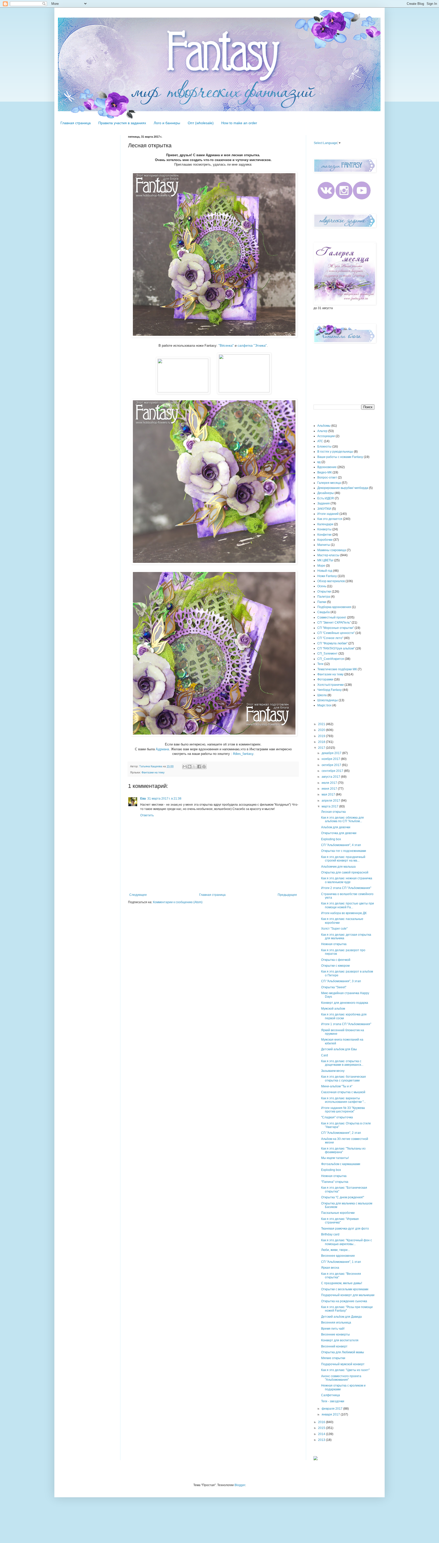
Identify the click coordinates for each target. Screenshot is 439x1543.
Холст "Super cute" (334, 928)
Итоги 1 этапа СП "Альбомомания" (346, 1024)
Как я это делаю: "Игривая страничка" (340, 1220)
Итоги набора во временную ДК (344, 913)
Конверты (324, 529)
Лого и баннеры (167, 123)
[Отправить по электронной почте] (184, 766)
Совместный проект (331, 617)
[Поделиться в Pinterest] (204, 766)
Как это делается (329, 519)
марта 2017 (330, 806)
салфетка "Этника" (252, 345)
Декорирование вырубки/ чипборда (342, 488)
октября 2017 (332, 765)
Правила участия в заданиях (122, 123)
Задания (323, 503)
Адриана (162, 749)
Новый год (324, 570)
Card (324, 1055)
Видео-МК (324, 472)
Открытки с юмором (335, 965)
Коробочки (325, 540)
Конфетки (324, 534)
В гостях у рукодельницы (335, 451)
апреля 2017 (331, 800)
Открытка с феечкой (335, 960)
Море (321, 565)
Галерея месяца (329, 483)
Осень (321, 586)
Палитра (323, 596)
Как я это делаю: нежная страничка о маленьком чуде (346, 880)
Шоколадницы (327, 700)
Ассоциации (326, 436)
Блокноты (324, 446)
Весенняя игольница (336, 1322)
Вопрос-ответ (327, 477)
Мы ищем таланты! (335, 1158)
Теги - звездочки (332, 1401)
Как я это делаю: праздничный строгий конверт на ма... (343, 858)
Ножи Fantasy (327, 576)
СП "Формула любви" (332, 643)
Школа (322, 695)
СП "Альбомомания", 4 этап (341, 845)
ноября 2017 (331, 759)
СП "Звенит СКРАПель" (334, 622)
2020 (322, 730)
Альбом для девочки (335, 827)
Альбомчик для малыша (338, 866)
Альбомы (324, 425)
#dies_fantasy (243, 754)
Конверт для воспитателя (339, 1340)
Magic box (324, 705)
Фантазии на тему (153, 772)
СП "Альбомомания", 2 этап (341, 1133)
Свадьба (323, 612)
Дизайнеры (325, 493)
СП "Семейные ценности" (336, 633)
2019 (322, 736)
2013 (322, 1440)
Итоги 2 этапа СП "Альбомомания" (346, 888)
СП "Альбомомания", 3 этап (341, 981)
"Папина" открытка (334, 1182)
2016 (322, 1422)
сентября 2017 (333, 771)
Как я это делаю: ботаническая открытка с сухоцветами (343, 1078)
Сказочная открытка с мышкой (343, 1092)
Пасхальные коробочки (338, 1213)
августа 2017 (331, 776)
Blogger (239, 1485)
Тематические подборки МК (337, 669)
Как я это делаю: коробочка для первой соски (344, 1016)
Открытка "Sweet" (333, 987)
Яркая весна (330, 1267)
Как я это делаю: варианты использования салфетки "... (343, 1100)
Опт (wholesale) (201, 123)
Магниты (323, 545)
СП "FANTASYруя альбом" (336, 648)
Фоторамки (325, 679)
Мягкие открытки (333, 1358)
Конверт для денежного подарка (344, 1003)
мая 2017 (329, 794)
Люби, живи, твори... (335, 1250)
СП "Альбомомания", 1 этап (341, 1262)
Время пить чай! (332, 1328)
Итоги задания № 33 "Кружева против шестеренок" (343, 1109)
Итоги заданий (328, 514)
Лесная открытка (333, 812)
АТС (320, 441)
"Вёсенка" (226, 345)
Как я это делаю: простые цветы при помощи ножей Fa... (347, 905)
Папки (321, 602)
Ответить (147, 815)
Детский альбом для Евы (339, 1049)
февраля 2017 (332, 1408)
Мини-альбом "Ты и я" (336, 1086)
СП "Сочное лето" (330, 638)
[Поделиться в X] (194, 766)
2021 (322, 724)
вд (319, 462)
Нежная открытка (334, 944)
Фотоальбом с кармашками (340, 1164)
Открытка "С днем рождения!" (342, 1197)
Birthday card (330, 1234)
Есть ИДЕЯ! (325, 498)
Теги (320, 664)
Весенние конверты (335, 1334)
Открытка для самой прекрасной (344, 872)
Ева (143, 798)
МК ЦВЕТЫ (325, 560)
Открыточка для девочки (338, 833)
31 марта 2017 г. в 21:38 (164, 798)
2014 (322, 1434)
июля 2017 (330, 783)
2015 (322, 1428)
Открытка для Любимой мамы (342, 1352)
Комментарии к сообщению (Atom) (177, 902)
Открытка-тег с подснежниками (343, 851)
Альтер (322, 431)
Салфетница (330, 1395)
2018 (322, 742)
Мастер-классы (328, 555)
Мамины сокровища (331, 550)
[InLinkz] (315, 1458)
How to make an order (239, 123)
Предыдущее (287, 895)
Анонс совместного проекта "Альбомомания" (341, 1377)
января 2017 (331, 1414)
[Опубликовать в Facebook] (199, 766)
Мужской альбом (333, 1008)
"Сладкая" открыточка (337, 1117)
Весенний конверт (334, 1346)
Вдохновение (327, 467)
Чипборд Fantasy (329, 690)
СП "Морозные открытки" (335, 628)
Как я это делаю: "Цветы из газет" (345, 1370)
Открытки (324, 591)
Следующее (138, 895)
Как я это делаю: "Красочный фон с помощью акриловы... (346, 1242)
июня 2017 (330, 788)
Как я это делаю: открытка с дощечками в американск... (342, 1063)
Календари (325, 524)
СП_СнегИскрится (330, 659)
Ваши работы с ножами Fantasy (340, 457)
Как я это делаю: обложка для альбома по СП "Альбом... (342, 819)
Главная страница (75, 123)
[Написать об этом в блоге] (189, 766)
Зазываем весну (332, 1071)
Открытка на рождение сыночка (344, 1301)
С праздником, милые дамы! (341, 1283)
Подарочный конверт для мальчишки (347, 1295)
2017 (322, 748)
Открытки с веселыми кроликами (344, 1289)
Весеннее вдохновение (338, 1256)
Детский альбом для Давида (341, 1316)
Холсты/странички (330, 685)
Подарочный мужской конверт (343, 1364)
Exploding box (331, 839)
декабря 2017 (332, 753)
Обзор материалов (331, 581)
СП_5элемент (327, 653)
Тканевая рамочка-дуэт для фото (345, 1228)
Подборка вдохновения (334, 607)
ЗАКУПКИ (324, 509)
